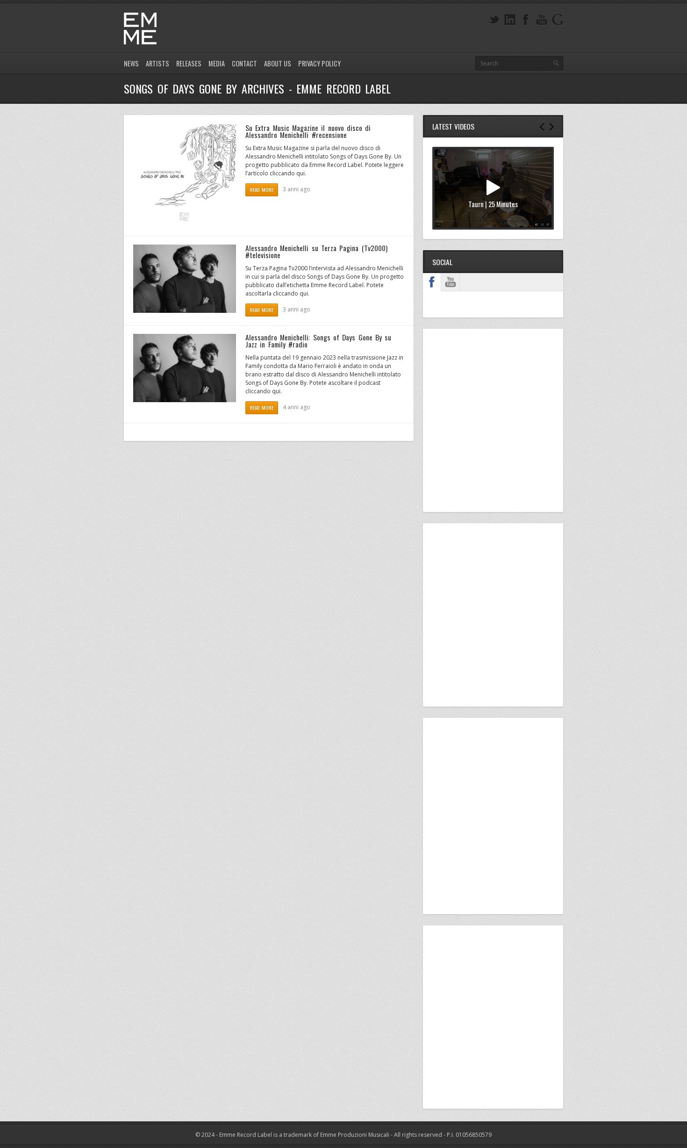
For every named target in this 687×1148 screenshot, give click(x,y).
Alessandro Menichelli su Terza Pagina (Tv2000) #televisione (316, 251)
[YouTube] (541, 20)
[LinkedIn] (509, 20)
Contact (244, 63)
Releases (188, 63)
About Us (277, 63)
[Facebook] (525, 20)
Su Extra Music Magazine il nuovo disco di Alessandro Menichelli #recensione (308, 131)
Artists (157, 63)
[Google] (557, 20)
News (131, 63)
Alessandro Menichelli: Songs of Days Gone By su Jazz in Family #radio (318, 341)
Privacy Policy (319, 63)
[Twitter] (494, 20)
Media (216, 63)
